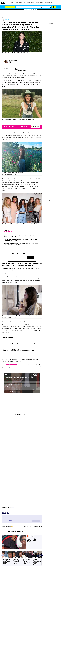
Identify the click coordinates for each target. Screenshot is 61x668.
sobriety (37, 80)
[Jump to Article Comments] (3, 67)
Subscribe (47, 2)
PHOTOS (28, 2)
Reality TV (13, 2)
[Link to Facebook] (51, 2)
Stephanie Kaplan (13, 60)
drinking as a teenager (21, 268)
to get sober (14, 326)
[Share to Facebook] (6, 67)
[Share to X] (11, 67)
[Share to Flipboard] (15, 67)
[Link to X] (55, 2)
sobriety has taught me (11, 364)
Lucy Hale (11, 17)
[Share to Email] (19, 67)
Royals (24, 2)
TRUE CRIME (37, 2)
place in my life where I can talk (21, 130)
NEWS (17, 2)
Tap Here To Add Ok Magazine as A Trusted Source (17, 126)
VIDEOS (32, 2)
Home (3, 17)
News (7, 17)
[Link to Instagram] (53, 2)
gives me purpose (31, 182)
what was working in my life (14, 280)
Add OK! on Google (21, 70)
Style (20, 2)
